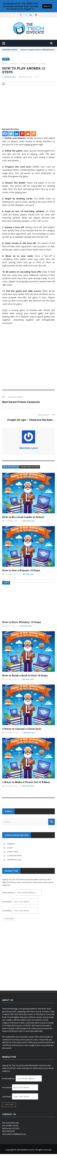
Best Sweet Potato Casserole (21, 402)
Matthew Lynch (10, 77)
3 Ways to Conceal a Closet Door (21, 728)
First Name (7, 901)
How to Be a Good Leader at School (23, 516)
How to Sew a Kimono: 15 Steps (21, 570)
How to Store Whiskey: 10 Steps (21, 622)
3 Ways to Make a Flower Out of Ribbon (26, 782)
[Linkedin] (16, 133)
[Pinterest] (22, 133)
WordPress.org (14, 859)
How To (5, 59)
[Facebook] (5, 133)
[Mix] (33, 133)
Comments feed (14, 855)
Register (11, 843)
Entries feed (12, 851)
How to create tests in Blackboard (37, 49)
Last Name (7, 910)
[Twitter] (10, 133)
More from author (30, 467)
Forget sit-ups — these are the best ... (31, 419)
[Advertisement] (28, 356)
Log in (9, 847)
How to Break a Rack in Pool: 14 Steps (25, 675)
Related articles (11, 467)
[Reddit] (27, 133)
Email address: (9, 892)
